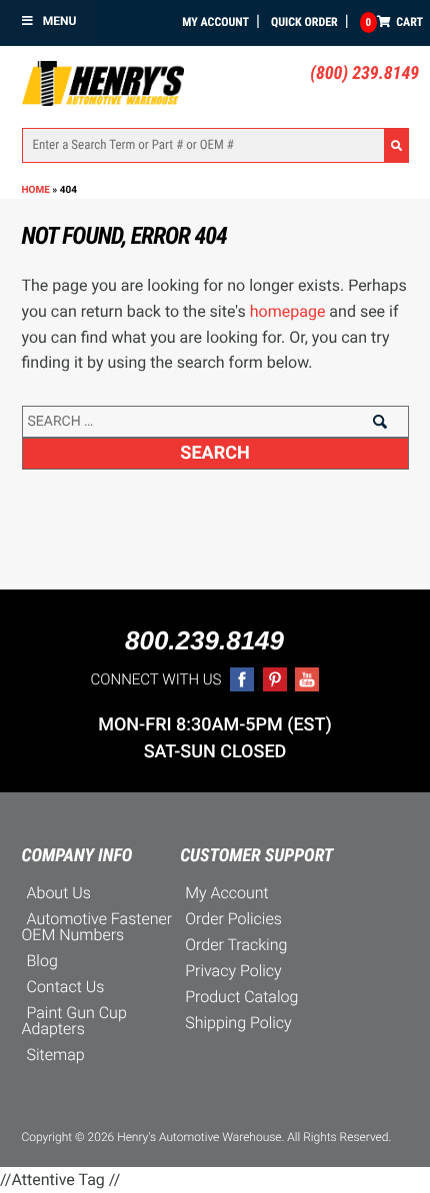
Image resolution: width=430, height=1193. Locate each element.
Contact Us (66, 986)
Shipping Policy (238, 1022)
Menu (60, 21)
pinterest (275, 679)
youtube (307, 679)
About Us (59, 892)
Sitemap (56, 1054)
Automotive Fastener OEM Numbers (97, 926)
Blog (42, 960)
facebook (242, 679)
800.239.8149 (204, 640)
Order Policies (233, 918)
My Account (215, 22)
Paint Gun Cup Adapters (74, 1020)
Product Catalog (241, 996)
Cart (394, 22)
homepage (288, 311)
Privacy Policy (233, 970)
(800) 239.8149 (364, 73)
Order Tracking (236, 944)
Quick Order (304, 22)
